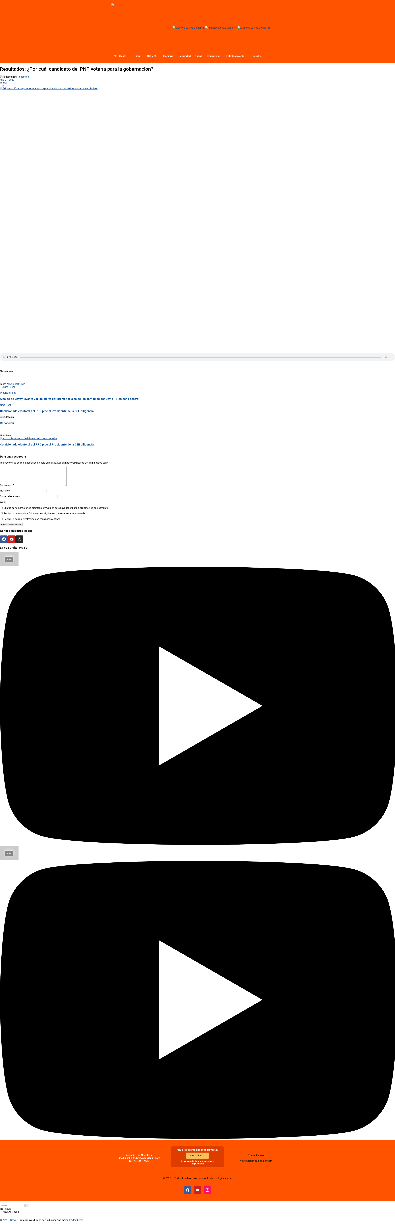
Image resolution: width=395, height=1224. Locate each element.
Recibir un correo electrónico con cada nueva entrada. (32, 519)
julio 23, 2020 (7, 79)
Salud (198, 56)
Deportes (256, 56)
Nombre (5, 490)
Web (2, 502)
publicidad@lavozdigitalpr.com (142, 1158)
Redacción (23, 76)
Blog (4, 82)
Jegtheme (77, 1220)
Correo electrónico (11, 496)
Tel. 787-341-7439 (139, 1160)
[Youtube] (11, 539)
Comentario (7, 485)
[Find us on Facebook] (1, 1214)
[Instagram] (19, 539)
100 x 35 (151, 56)
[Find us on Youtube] (6, 1214)
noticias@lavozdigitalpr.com (256, 1160)
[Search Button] (1, 1202)
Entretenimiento (235, 56)
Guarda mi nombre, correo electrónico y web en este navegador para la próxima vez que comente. (56, 507)
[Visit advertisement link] (189, 27)
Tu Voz (136, 56)
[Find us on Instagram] (3, 1214)
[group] (197, 699)
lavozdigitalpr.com (221, 1178)
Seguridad (185, 56)
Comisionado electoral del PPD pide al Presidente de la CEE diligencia (47, 444)
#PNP (21, 384)
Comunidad (213, 56)
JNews (13, 1220)
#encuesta (12, 384)
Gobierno (168, 56)
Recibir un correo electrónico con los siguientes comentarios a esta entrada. (44, 513)
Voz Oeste (120, 56)
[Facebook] (4, 539)
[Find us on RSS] (8, 1214)
